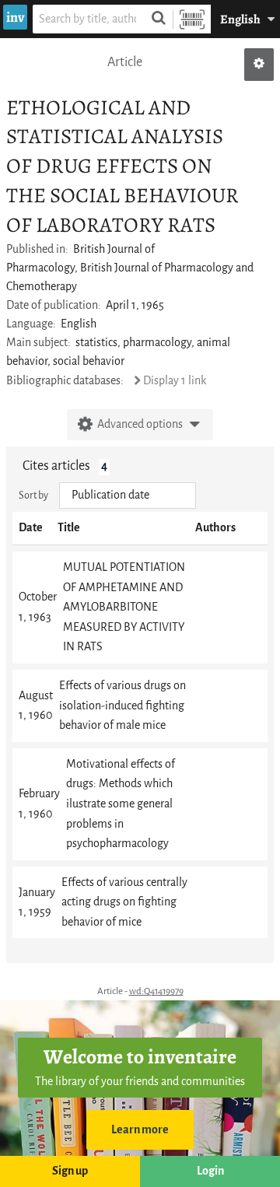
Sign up (70, 1171)
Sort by (33, 495)
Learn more (140, 1129)
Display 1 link (174, 380)
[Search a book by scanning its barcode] (192, 19)
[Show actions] (259, 64)
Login (210, 1171)
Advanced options (140, 424)
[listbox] (127, 495)
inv (15, 17)
